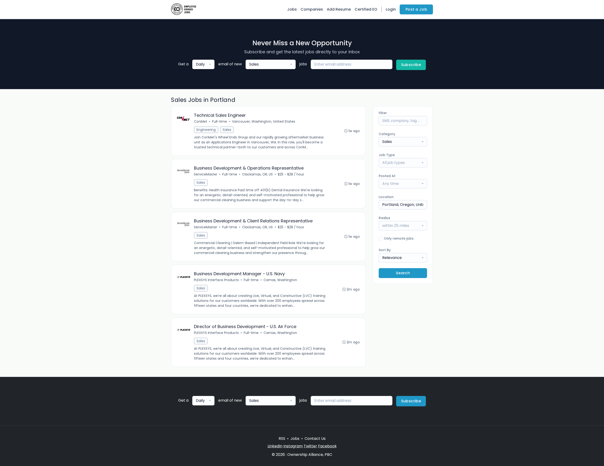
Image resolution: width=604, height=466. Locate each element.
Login (391, 9)
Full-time (219, 121)
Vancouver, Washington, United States (263, 121)
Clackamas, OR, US (257, 174)
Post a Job (416, 9)
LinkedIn (275, 446)
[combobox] (203, 64)
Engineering (206, 129)
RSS (282, 438)
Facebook (327, 446)
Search (403, 273)
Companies (312, 9)
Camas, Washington (280, 280)
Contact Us (315, 438)
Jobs (292, 9)
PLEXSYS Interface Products (216, 280)
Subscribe (411, 64)
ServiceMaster (205, 174)
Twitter (310, 446)
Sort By (385, 250)
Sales (227, 129)
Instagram (293, 446)
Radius (384, 218)
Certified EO (366, 9)
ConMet (200, 121)
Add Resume (339, 9)
